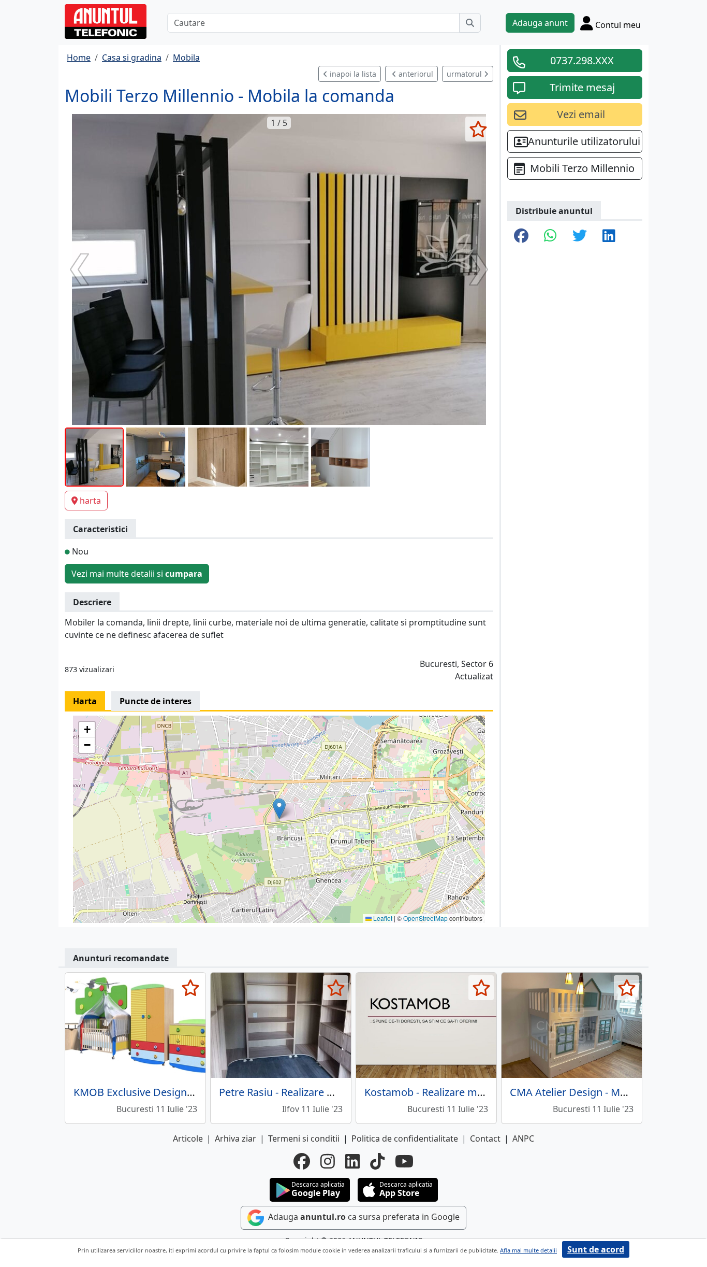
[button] (279, 808)
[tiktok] (377, 1161)
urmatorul (465, 74)
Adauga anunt (540, 23)
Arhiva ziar (235, 1138)
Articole (188, 1138)
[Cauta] (470, 23)
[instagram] (327, 1161)
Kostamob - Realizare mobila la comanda (461, 1092)
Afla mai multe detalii (528, 1250)
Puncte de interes (156, 701)
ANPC (523, 1138)
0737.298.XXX (582, 60)
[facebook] (301, 1161)
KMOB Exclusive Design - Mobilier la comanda (183, 1092)
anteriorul (414, 74)
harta (90, 500)
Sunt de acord (595, 1249)
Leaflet (382, 918)
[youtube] (404, 1161)
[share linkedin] (609, 236)
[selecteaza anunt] (478, 129)
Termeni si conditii (304, 1138)
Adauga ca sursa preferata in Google (363, 1217)
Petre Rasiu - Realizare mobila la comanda (318, 1092)
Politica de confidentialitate (404, 1138)
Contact (485, 1138)
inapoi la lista (352, 74)
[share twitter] (580, 236)
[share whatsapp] (550, 236)
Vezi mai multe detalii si (136, 573)
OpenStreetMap (425, 918)
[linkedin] (352, 1161)
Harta (85, 701)
